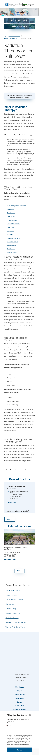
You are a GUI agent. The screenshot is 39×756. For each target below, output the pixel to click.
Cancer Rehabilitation (12, 590)
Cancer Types (19, 698)
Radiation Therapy (11, 618)
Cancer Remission (11, 595)
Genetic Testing (10, 609)
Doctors (19, 702)
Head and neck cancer (13, 224)
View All (9, 519)
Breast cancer (11, 213)
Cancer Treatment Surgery (14, 599)
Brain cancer (10, 209)
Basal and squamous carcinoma (16, 206)
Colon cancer (11, 216)
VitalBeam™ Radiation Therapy (15, 627)
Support (19, 691)
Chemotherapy (10, 604)
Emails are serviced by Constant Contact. (19, 744)
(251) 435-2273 (21, 681)
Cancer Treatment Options (11, 38)
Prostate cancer (11, 245)
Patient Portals (19, 694)
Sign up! (19, 750)
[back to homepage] (5, 36)
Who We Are (19, 687)
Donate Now (19, 706)
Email (9, 726)
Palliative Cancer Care (12, 613)
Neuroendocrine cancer (14, 238)
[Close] (30, 715)
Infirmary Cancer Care (14, 36)
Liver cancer (10, 227)
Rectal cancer (11, 249)
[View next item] (24, 566)
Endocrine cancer (12, 220)
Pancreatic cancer (12, 242)
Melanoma (10, 234)
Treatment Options (19, 709)
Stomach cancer (12, 252)
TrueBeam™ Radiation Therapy (15, 622)
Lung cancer (10, 231)
